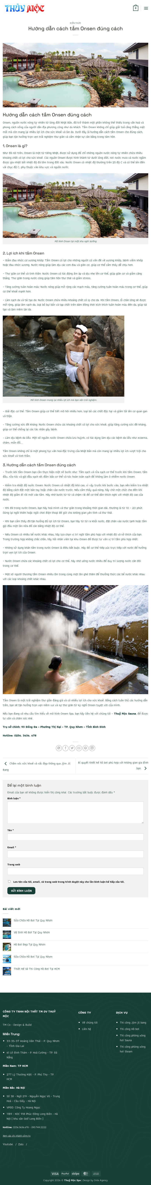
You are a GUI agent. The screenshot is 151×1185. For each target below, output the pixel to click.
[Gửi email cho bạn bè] (79, 748)
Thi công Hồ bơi (129, 1029)
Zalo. (21, 1144)
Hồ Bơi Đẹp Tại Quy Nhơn (29, 944)
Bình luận (14, 798)
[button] (135, 8)
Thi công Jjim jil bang (133, 1022)
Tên (10, 830)
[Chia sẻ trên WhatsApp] (59, 748)
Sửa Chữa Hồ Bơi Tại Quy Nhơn (33, 920)
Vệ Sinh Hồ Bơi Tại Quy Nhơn (32, 932)
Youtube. (8, 1144)
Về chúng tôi (90, 1022)
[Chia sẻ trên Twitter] (72, 748)
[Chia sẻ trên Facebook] (65, 748)
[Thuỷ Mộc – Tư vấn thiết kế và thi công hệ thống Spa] (25, 8)
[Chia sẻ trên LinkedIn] (92, 748)
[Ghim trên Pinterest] (85, 748)
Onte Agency (101, 1180)
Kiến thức (75, 23)
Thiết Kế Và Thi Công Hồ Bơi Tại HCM (37, 968)
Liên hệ (86, 1029)
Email (11, 847)
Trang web (13, 864)
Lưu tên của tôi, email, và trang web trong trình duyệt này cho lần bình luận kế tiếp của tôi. (68, 882)
